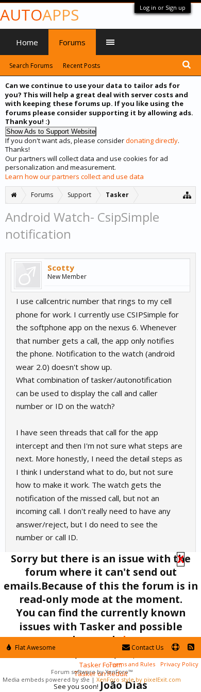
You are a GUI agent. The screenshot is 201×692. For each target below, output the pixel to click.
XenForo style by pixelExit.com (138, 679)
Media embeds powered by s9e (46, 679)
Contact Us (146, 647)
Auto (39, 14)
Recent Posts (81, 65)
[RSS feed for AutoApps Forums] (190, 647)
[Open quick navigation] (187, 195)
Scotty (60, 267)
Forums (72, 42)
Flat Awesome (34, 647)
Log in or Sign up (163, 7)
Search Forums (31, 65)
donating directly (152, 140)
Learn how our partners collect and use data (74, 176)
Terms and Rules (132, 664)
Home (27, 42)
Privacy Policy (179, 664)
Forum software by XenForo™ (91, 672)
